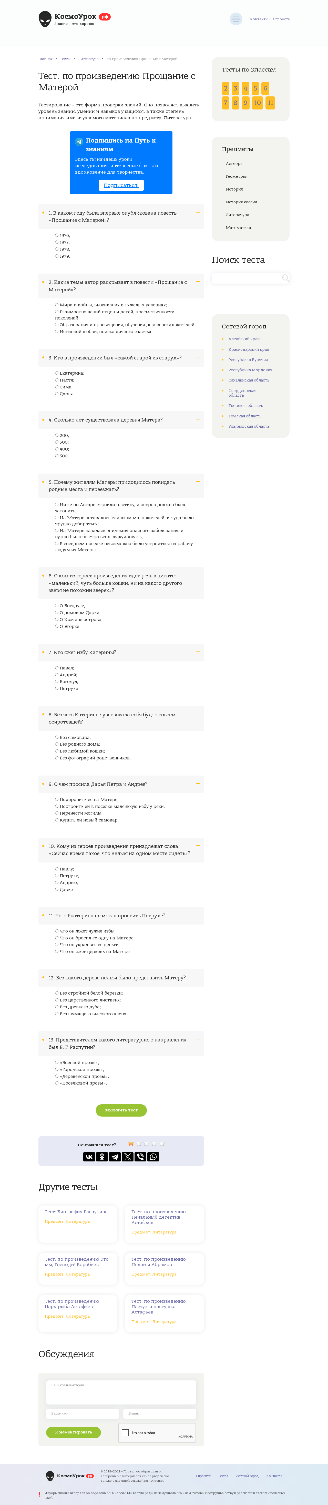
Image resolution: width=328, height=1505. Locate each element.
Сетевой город (247, 1476)
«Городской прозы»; (82, 1069)
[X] (128, 1156)
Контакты (259, 19)
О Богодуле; (72, 605)
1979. (65, 256)
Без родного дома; (80, 744)
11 (270, 103)
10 (257, 103)
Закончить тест (121, 1110)
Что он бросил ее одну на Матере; (97, 938)
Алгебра (234, 163)
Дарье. (67, 889)
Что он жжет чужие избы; (88, 931)
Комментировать (73, 1432)
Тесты (65, 59)
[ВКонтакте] (89, 1156)
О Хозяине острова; (81, 619)
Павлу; (67, 869)
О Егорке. (70, 626)
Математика (238, 227)
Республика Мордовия (250, 370)
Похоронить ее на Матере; (89, 799)
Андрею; (69, 882)
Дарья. (67, 394)
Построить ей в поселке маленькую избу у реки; (112, 806)
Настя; (67, 380)
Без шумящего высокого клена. (94, 1014)
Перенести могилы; (81, 813)
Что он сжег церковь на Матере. (95, 951)
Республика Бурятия (248, 359)
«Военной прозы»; (79, 1062)
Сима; (66, 387)
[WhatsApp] (153, 1156)
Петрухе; (69, 875)
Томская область (245, 416)
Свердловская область (242, 393)
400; (64, 449)
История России (241, 202)
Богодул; (69, 681)
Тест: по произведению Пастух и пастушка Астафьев (158, 1307)
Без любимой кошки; (82, 751)
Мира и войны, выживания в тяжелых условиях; (113, 305)
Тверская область (246, 405)
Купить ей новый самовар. (89, 820)
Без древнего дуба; (80, 1007)
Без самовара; (75, 737)
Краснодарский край (249, 349)
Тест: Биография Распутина (76, 1212)
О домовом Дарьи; (80, 612)
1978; (65, 249)
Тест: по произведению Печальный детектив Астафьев (158, 1217)
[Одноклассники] (102, 1156)
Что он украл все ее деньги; (90, 944)
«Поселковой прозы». (83, 1083)
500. (64, 456)
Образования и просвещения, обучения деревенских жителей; (128, 324)
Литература (88, 59)
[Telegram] (115, 1156)
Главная (45, 59)
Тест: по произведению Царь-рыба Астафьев (72, 1304)
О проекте (280, 19)
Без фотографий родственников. (95, 758)
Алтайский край (244, 339)
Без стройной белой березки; (91, 993)
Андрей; (68, 675)
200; (64, 435)
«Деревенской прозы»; (84, 1076)
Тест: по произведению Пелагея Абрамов (158, 1262)
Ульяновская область (249, 426)
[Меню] (236, 19)
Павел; (67, 668)
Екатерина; (72, 373)
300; (64, 442)
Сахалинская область (249, 380)
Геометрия (236, 176)
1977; (65, 242)
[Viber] (140, 1156)
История (234, 189)
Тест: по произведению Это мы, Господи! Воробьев (77, 1262)
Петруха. (70, 688)
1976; (65, 235)
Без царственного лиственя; (90, 1000)
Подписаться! (121, 185)
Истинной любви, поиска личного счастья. (106, 331)
